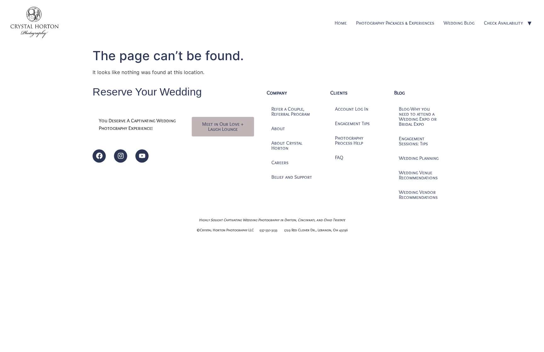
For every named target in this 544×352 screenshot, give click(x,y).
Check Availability (503, 23)
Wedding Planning (419, 158)
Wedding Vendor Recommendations (418, 194)
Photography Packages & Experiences (395, 23)
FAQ (339, 157)
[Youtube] (142, 156)
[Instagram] (120, 156)
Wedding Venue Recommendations (418, 175)
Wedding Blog (459, 23)
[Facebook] (99, 156)
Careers (279, 162)
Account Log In (351, 109)
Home (341, 23)
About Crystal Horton (286, 145)
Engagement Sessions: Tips (413, 141)
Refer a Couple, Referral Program (290, 111)
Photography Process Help (349, 140)
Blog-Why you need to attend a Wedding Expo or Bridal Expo (418, 116)
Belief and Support (291, 177)
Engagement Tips (352, 123)
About (278, 128)
